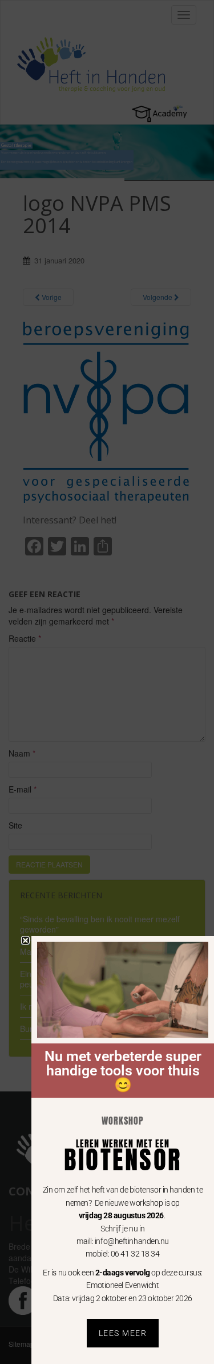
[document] (107, 682)
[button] (25, 940)
